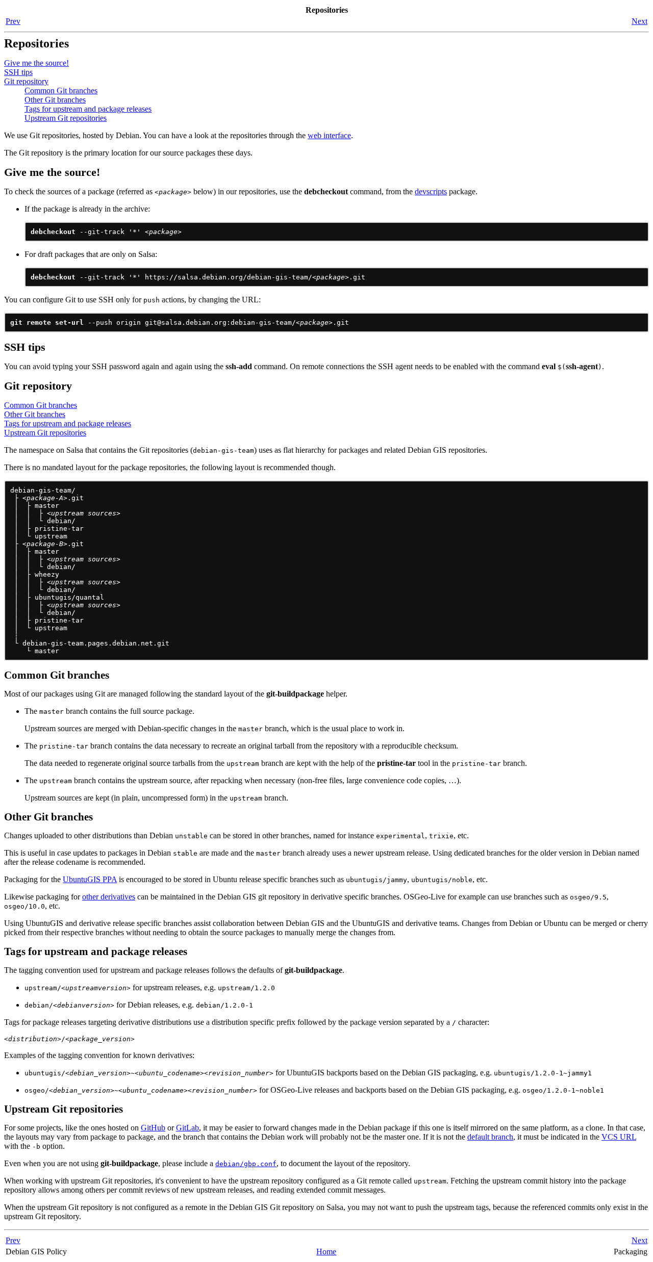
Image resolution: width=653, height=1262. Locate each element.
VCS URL (618, 1136)
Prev (13, 21)
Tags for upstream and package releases (88, 109)
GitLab (187, 1127)
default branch (490, 1136)
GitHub (153, 1127)
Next (639, 21)
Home (326, 1251)
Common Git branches (60, 90)
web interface (329, 135)
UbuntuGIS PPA (90, 879)
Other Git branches (55, 99)
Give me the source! (36, 63)
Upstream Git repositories (65, 118)
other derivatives (108, 896)
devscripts (431, 191)
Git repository (26, 81)
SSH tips (18, 72)
